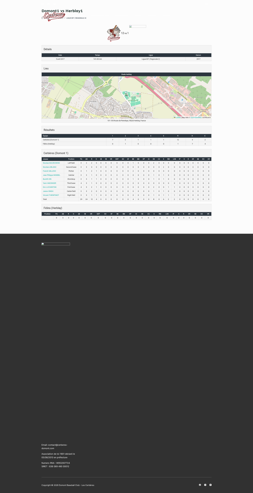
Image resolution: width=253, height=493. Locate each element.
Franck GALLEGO (49, 171)
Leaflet (178, 117)
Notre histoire (121, 16)
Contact (166, 16)
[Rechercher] (199, 4)
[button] (126, 94)
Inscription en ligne (100, 16)
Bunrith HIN (47, 179)
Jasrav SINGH (48, 191)
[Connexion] (206, 4)
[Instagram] (48, 4)
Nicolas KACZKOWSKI (51, 163)
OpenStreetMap (196, 117)
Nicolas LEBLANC (49, 167)
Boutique (152, 16)
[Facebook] (42, 4)
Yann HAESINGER (49, 183)
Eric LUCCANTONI (49, 187)
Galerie (138, 16)
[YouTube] (54, 4)
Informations (79, 16)
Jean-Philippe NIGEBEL (51, 175)
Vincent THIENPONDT (51, 195)
